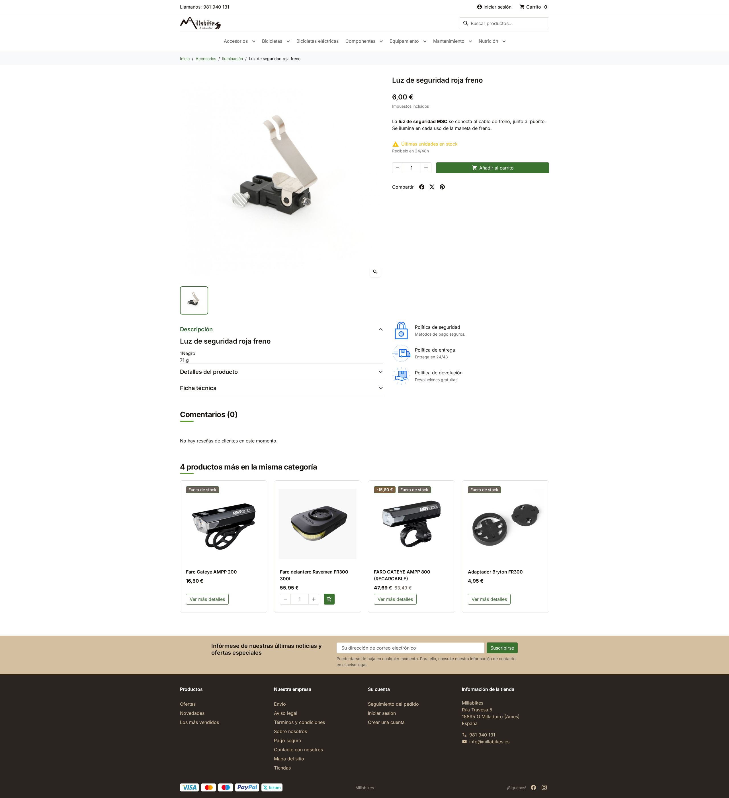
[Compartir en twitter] (432, 186)
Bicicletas (272, 41)
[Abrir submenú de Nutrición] (504, 41)
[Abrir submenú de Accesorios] (253, 41)
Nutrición (488, 41)
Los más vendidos (199, 722)
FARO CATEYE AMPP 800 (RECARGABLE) (402, 575)
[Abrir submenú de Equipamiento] (425, 41)
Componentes (360, 41)
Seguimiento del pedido (393, 704)
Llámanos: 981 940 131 (204, 7)
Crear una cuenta (386, 722)
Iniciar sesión (382, 713)
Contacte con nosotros (298, 749)
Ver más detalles (207, 599)
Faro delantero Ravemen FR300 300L (314, 575)
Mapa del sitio (289, 759)
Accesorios (236, 41)
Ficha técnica (198, 388)
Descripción (196, 329)
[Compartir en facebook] (421, 186)
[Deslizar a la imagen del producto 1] (194, 300)
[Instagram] (544, 787)
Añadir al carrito (493, 168)
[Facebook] (533, 787)
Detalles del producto (209, 371)
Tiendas (282, 768)
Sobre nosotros (290, 731)
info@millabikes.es (489, 741)
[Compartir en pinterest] (442, 186)
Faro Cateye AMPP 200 (211, 572)
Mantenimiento (448, 41)
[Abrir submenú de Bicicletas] (288, 41)
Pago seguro (287, 740)
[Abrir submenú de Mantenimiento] (470, 41)
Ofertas (188, 704)
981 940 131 (482, 735)
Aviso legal (285, 713)
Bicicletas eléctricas (317, 41)
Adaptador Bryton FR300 (495, 572)
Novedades (192, 713)
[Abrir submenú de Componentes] (381, 41)
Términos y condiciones (299, 722)
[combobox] (504, 23)
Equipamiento (404, 41)
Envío (280, 704)
